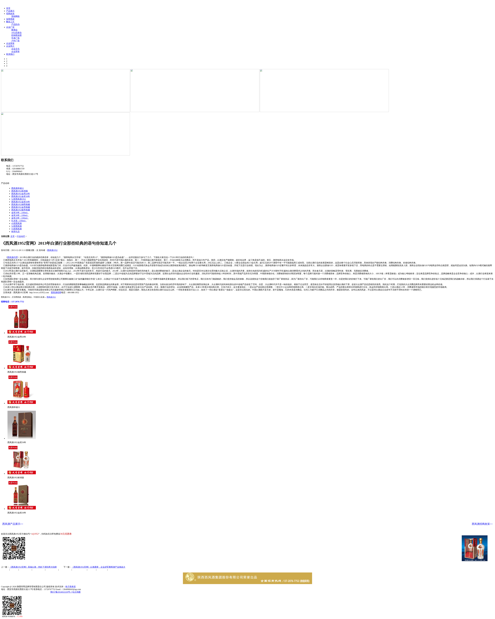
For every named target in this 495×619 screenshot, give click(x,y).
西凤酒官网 (108, 4)
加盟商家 (10, 19)
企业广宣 (10, 27)
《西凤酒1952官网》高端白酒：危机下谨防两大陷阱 (33, 567)
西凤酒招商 (56, 292)
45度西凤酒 (16, 223)
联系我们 (10, 54)
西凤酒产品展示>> (12, 523)
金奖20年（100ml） (20, 218)
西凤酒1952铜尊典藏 (20, 204)
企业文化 (15, 49)
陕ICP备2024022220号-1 (61, 592)
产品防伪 (15, 24)
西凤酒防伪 (80, 570)
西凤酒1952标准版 (19, 191)
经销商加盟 (16, 35)
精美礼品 (15, 231)
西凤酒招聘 (102, 570)
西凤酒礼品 (38, 570)
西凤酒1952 (52, 250)
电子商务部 (70, 586)
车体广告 (15, 38)
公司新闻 (5, 570)
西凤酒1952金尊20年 (20, 194)
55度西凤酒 (16, 229)
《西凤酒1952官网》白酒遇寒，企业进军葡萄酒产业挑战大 (98, 567)
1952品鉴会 (16, 32)
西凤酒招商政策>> (482, 523)
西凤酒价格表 (122, 4)
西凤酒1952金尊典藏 (20, 207)
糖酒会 (14, 30)
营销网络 (15, 16)
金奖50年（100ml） (20, 212)
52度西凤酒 (16, 226)
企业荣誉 (10, 43)
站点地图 (76, 592)
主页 (12, 236)
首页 (8, 8)
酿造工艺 (10, 22)
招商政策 (10, 14)
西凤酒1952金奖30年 (20, 196)
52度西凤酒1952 (18, 199)
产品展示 (10, 11)
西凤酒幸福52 (17, 188)
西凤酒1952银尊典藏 (20, 210)
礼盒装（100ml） (19, 221)
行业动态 (21, 236)
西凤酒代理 (12, 257)
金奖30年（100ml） (20, 215)
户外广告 (15, 41)
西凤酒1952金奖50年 (20, 202)
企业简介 (10, 46)
